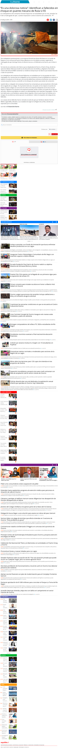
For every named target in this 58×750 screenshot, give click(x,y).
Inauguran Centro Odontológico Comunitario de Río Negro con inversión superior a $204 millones (32, 255)
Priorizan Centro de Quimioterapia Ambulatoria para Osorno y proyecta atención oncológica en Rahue (29, 536)
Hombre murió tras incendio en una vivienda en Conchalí (4, 213)
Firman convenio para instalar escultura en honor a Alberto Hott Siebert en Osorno (32, 285)
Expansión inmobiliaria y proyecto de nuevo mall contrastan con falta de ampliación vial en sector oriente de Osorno (32, 372)
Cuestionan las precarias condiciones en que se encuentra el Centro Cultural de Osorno (33, 305)
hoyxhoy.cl (26, 747)
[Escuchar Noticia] (53, 15)
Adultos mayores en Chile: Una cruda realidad (5, 711)
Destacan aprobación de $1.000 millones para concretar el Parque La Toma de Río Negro (29, 583)
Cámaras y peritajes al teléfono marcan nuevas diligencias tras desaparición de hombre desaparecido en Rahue (28, 499)
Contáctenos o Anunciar (18, 745)
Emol (2, 747)
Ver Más (8, 653)
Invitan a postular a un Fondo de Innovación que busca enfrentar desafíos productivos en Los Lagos (32, 245)
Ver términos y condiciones (29, 162)
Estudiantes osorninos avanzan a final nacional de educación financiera (31, 335)
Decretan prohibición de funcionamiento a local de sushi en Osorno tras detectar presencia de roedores (29, 567)
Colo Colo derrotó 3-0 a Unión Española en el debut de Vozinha (4, 206)
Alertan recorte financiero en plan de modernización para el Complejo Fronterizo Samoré (29, 575)
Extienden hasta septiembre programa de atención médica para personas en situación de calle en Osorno (27, 491)
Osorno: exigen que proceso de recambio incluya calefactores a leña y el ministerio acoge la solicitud (32, 295)
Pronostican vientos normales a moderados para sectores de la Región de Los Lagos (32, 352)
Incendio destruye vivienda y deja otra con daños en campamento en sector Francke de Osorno (27, 591)
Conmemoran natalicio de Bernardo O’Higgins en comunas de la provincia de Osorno (27, 527)
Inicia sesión (25, 121)
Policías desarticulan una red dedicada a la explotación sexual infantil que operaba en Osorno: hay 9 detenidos (31, 382)
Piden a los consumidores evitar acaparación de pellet (19, 484)
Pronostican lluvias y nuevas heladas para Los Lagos (19, 551)
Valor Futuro (6, 747)
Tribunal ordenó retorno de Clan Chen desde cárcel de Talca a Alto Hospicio (4, 419)
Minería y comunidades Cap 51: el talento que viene (6, 706)
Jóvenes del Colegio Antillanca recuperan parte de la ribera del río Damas (26, 507)
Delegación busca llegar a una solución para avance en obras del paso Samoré (28, 513)
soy (30, 251)
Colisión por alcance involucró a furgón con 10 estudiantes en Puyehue (31, 344)
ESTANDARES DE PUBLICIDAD (39, 745)
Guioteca (11, 747)
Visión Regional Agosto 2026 (5, 695)
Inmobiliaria (16, 747)
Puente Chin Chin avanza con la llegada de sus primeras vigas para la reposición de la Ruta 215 (33, 275)
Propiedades (21, 747)
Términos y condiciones (28, 745)
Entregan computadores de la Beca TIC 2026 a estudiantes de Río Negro (32, 325)
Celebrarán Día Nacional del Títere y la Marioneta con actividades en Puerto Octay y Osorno (29, 544)
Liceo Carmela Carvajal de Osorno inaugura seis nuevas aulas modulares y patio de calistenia (31, 315)
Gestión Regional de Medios (7, 745)
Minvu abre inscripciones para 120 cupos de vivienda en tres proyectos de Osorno (31, 362)
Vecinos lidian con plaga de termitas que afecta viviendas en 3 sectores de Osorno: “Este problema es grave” (26, 519)
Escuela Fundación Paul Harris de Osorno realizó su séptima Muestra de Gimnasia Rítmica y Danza (31, 265)
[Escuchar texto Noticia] (56, 110)
